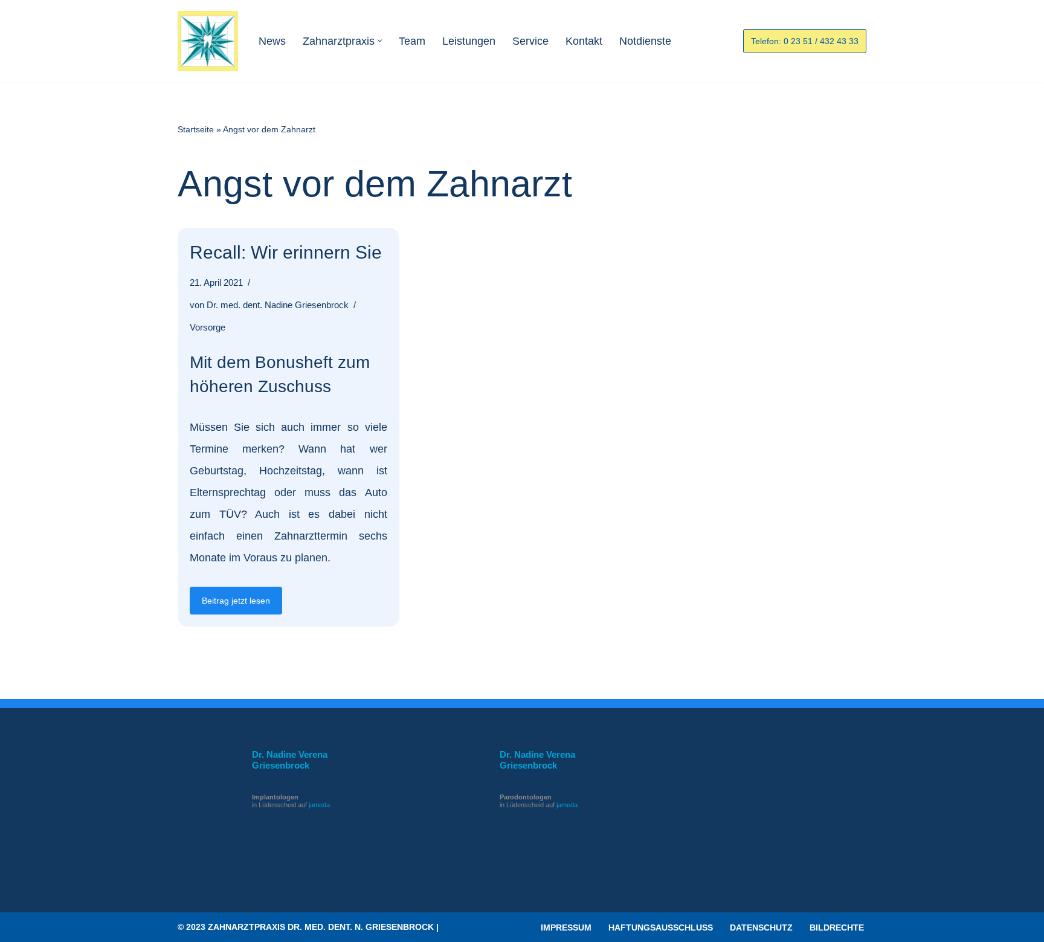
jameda (319, 804)
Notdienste (645, 41)
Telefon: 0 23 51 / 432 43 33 (805, 41)
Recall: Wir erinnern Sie (286, 252)
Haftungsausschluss (660, 927)
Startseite (196, 129)
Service (530, 41)
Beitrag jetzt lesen (230, 605)
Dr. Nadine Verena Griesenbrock (289, 759)
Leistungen (468, 41)
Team (412, 41)
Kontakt (584, 41)
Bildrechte (837, 927)
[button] (380, 41)
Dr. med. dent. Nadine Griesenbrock (278, 305)
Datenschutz (761, 927)
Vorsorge (207, 327)
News (272, 41)
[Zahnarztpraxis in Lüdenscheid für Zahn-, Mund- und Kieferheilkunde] (208, 41)
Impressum (566, 927)
